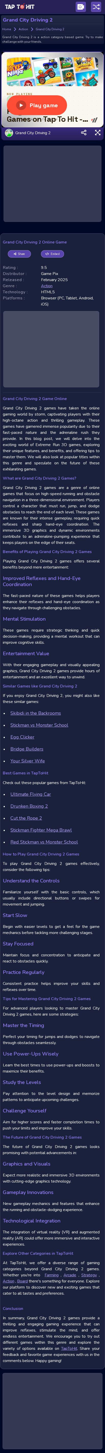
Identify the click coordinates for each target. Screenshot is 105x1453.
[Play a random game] (96, 7)
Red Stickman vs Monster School (44, 842)
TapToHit (69, 1348)
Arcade (69, 1275)
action (46, 286)
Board (22, 1281)
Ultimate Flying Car (30, 794)
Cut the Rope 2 (26, 818)
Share (21, 254)
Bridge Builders (26, 749)
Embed (55, 254)
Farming (52, 1275)
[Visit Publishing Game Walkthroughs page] (81, 7)
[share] (84, 133)
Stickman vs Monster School (39, 725)
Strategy (89, 1275)
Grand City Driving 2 (33, 132)
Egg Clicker (22, 737)
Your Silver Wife (27, 761)
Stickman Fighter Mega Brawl (41, 830)
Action (8, 1281)
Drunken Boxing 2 (29, 806)
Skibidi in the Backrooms (35, 713)
